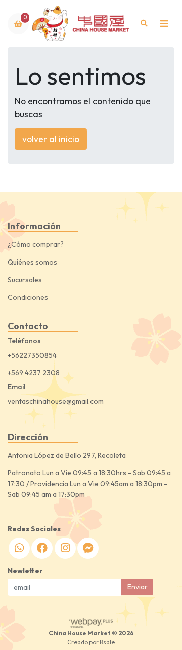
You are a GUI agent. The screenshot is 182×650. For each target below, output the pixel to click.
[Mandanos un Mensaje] (88, 548)
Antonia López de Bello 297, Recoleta (67, 455)
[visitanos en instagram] (65, 548)
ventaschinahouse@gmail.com (56, 401)
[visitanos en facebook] (42, 548)
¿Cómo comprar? (36, 244)
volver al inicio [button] (50, 139)
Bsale (107, 642)
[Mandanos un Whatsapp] (19, 548)
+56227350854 (32, 355)
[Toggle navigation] (163, 23)
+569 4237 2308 (34, 372)
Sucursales (25, 279)
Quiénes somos (32, 262)
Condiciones (28, 297)
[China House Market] (81, 24)
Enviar (137, 586)
